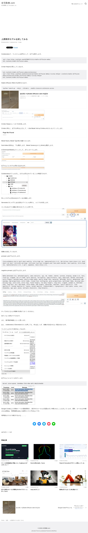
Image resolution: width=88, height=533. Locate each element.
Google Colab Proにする (65, 507)
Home (3, 520)
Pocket (15, 47)
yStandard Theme (35, 530)
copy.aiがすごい (35, 489)
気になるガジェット (77, 4)
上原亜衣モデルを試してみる (17, 520)
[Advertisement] (44, 24)
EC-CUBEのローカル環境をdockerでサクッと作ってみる (14, 490)
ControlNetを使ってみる (38, 463)
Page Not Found (8, 132)
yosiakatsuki (43, 530)
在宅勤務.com (8, 2)
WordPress (54, 530)
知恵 (10, 432)
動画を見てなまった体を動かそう (69, 489)
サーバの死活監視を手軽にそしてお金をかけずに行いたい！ (14, 464)
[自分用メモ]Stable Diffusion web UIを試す (34, 94)
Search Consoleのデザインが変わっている (72, 463)
